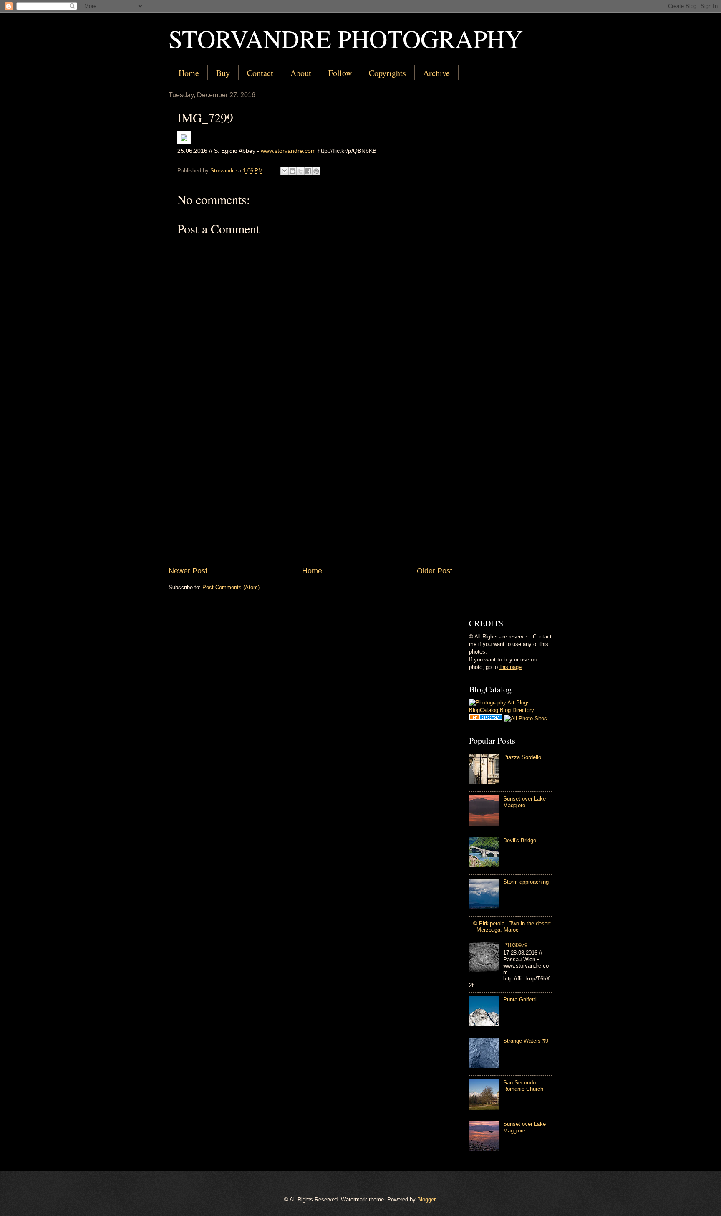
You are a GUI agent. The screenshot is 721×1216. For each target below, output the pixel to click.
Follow (340, 73)
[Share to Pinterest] (316, 171)
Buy (223, 73)
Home (189, 73)
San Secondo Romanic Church (523, 1085)
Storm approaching (526, 882)
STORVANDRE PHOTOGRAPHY (346, 38)
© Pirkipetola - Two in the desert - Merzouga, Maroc (512, 926)
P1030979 (515, 945)
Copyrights (387, 73)
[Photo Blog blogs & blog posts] (485, 718)
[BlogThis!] (292, 171)
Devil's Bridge (519, 840)
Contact (260, 73)
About (300, 73)
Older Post (434, 571)
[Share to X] (300, 171)
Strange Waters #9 (525, 1041)
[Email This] (284, 171)
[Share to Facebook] (308, 171)
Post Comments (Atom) (231, 587)
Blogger (426, 1199)
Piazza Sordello (522, 757)
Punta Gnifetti (520, 999)
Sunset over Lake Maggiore (524, 801)
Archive (436, 73)
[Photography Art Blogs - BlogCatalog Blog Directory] (510, 710)
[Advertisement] (310, 496)
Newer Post (188, 571)
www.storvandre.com (288, 151)
